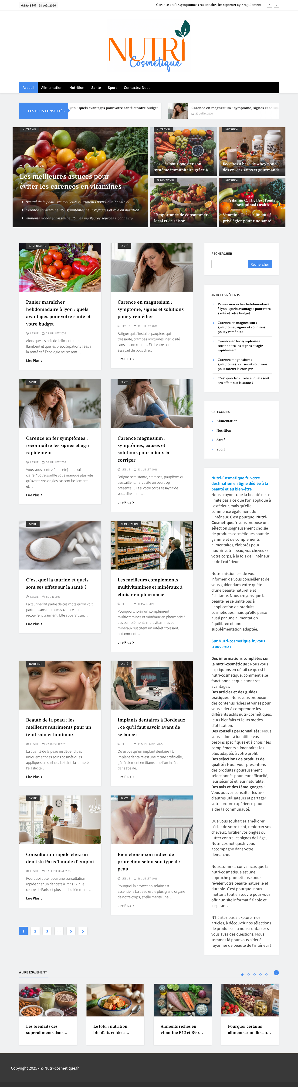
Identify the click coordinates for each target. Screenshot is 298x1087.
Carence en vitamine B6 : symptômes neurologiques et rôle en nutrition (82, 210)
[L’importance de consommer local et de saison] (183, 202)
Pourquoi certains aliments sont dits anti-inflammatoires (249, 1033)
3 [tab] (254, 974)
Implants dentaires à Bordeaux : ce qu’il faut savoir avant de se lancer (151, 727)
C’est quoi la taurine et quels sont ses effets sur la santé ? (243, 380)
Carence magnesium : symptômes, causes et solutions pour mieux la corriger (203, 5)
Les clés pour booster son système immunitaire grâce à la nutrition (183, 170)
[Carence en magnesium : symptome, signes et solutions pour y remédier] (150, 111)
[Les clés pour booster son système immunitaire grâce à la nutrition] (183, 151)
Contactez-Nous (137, 87)
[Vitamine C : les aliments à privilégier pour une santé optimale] (252, 202)
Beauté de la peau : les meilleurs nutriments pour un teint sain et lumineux (58, 727)
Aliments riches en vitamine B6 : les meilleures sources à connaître (78, 218)
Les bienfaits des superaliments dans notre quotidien (44, 1033)
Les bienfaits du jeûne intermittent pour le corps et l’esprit (65, 186)
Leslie (34, 333)
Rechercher (221, 253)
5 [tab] (266, 974)
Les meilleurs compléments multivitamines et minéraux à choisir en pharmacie (150, 587)
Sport (112, 87)
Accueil (28, 87)
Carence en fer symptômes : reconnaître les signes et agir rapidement (58, 445)
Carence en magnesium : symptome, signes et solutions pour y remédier (224, 108)
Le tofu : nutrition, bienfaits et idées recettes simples (111, 1033)
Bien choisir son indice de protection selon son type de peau (149, 861)
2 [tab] (248, 974)
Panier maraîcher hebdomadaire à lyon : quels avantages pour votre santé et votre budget (244, 308)
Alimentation (51, 87)
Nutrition (76, 87)
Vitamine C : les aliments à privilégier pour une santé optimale (247, 221)
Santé (96, 87)
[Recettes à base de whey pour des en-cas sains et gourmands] (252, 151)
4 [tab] (260, 974)
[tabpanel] (48, 1014)
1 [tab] (242, 974)
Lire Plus (33, 360)
